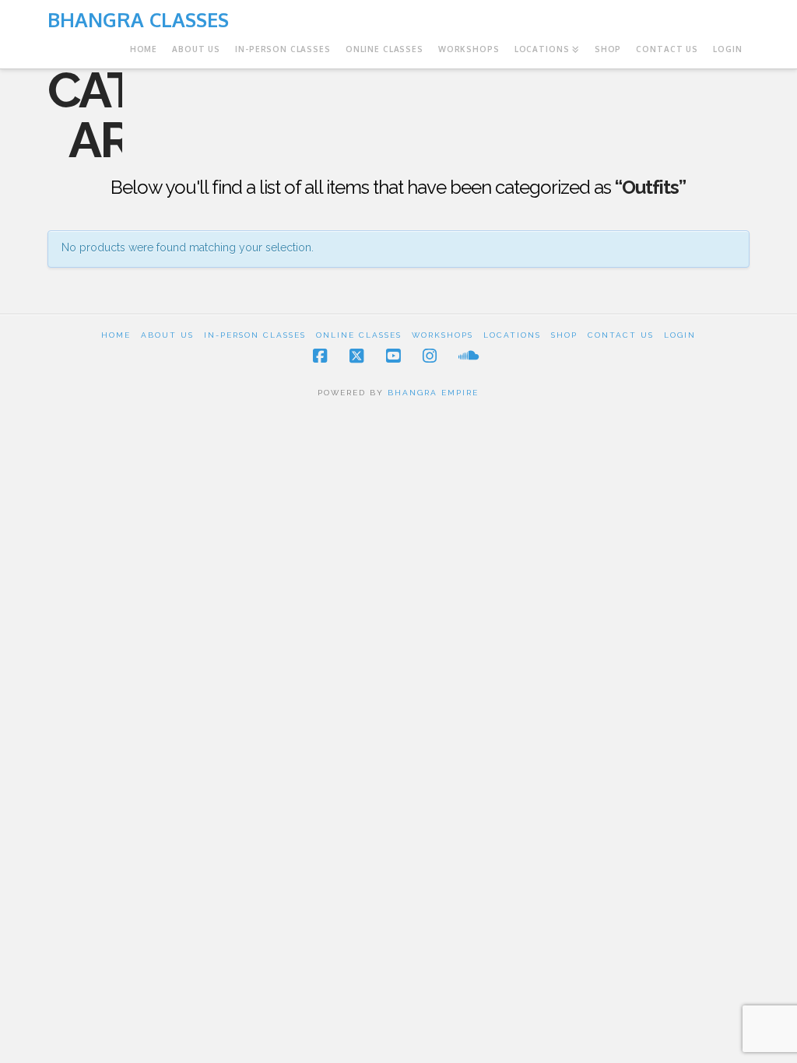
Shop (564, 335)
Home (116, 335)
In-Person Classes (255, 335)
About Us (167, 335)
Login (680, 335)
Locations (512, 335)
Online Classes (359, 335)
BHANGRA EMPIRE (433, 392)
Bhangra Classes (138, 20)
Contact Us (621, 335)
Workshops (442, 335)
